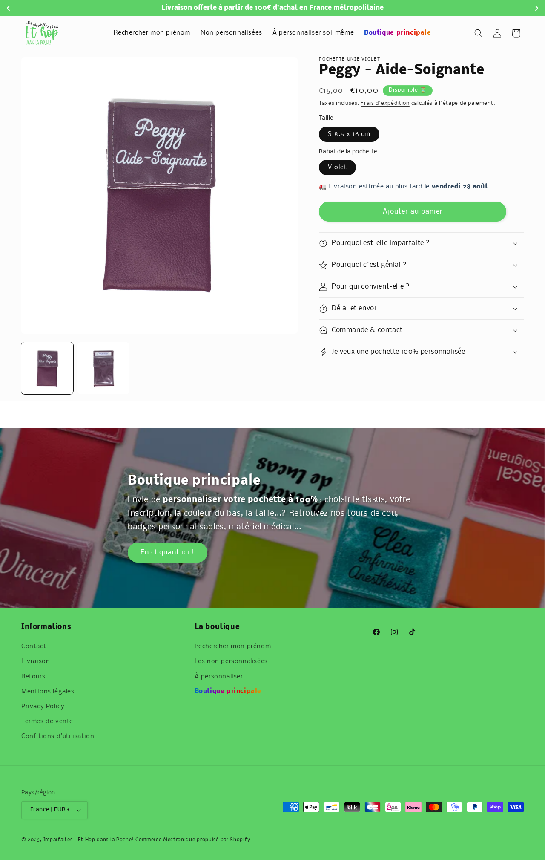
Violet (337, 167)
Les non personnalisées (231, 661)
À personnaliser (219, 676)
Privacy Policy (42, 706)
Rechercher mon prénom (233, 646)
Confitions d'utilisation (57, 736)
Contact (33, 646)
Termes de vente (47, 721)
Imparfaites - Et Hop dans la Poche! (88, 840)
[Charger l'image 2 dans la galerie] (103, 368)
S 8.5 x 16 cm (349, 134)
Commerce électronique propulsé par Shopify (192, 840)
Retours (33, 676)
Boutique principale (228, 691)
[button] (478, 33)
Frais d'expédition (385, 103)
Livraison (35, 661)
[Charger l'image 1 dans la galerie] (47, 368)
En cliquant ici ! (168, 552)
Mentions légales (48, 691)
